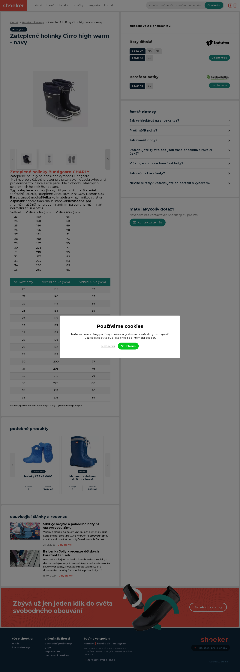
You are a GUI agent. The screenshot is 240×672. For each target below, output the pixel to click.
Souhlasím (128, 346)
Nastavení (108, 346)
